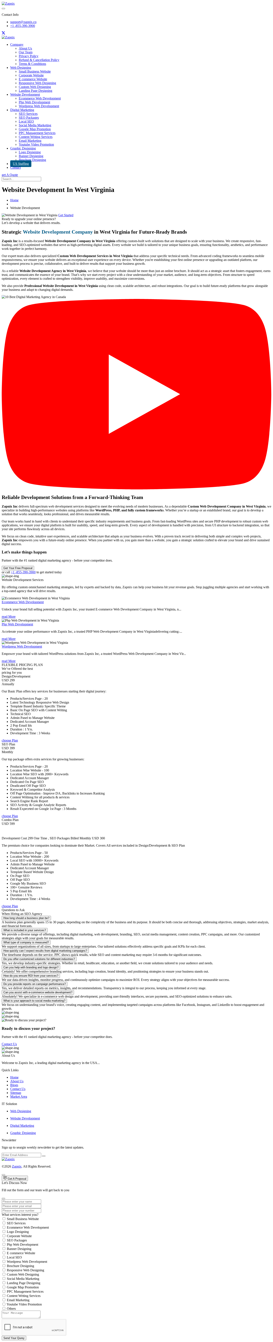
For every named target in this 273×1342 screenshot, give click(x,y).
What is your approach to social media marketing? (34, 1000)
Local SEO (26, 121)
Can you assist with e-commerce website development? (37, 992)
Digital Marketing (22, 110)
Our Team (25, 52)
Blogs (14, 1085)
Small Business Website (35, 71)
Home (14, 200)
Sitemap (15, 1093)
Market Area (18, 1096)
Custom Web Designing (35, 87)
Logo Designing (30, 152)
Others (11, 1308)
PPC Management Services (37, 133)
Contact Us (9, 1044)
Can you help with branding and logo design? (30, 967)
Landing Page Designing (35, 90)
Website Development (25, 94)
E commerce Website (33, 79)
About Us (25, 48)
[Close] (3, 1198)
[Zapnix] (8, 3)
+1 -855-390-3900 (22, 26)
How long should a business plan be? (26, 918)
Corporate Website (31, 75)
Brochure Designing (32, 160)
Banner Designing (31, 156)
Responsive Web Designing (37, 83)
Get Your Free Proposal (17, 568)
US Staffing (21, 163)
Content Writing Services (35, 137)
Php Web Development (34, 102)
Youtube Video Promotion (36, 144)
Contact (15, 167)
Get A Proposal (16, 1178)
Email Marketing (30, 140)
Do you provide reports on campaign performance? (34, 984)
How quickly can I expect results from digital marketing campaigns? (45, 950)
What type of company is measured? (26, 942)
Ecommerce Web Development (40, 98)
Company (16, 44)
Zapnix (17, 1166)
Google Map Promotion (35, 129)
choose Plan (10, 740)
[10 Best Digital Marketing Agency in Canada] (136, 488)
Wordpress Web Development (39, 106)
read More (9, 616)
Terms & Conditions (32, 64)
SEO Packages (29, 117)
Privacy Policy (28, 56)
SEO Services (28, 114)
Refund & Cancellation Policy (39, 60)
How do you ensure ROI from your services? (30, 975)
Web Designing (20, 67)
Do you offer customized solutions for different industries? (39, 959)
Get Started (65, 215)
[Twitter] (3, 33)
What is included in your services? (24, 930)
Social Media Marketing (35, 125)
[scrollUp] (3, 1174)
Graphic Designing (23, 148)
